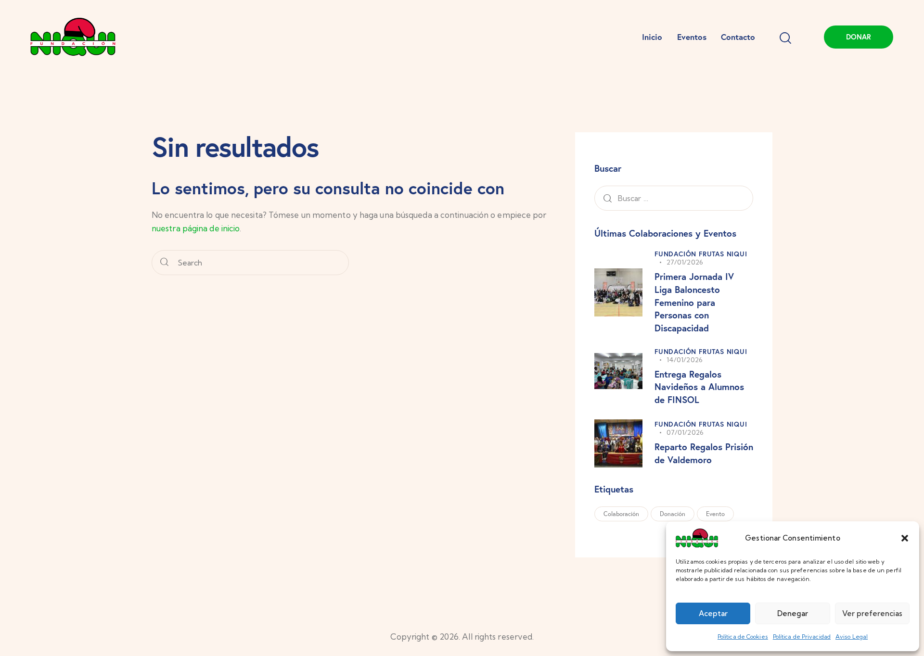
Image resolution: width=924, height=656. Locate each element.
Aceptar (713, 613)
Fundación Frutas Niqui (700, 254)
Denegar (792, 613)
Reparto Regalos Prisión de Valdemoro (703, 453)
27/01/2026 (685, 262)
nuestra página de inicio (196, 228)
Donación (672, 514)
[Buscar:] (673, 198)
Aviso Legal (851, 636)
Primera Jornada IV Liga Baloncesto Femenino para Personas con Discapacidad (694, 301)
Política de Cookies (743, 636)
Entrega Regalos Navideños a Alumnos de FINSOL (699, 386)
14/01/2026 (685, 359)
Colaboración (621, 514)
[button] (905, 538)
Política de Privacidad (802, 636)
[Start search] (164, 262)
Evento (715, 514)
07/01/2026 (685, 432)
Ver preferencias (872, 613)
